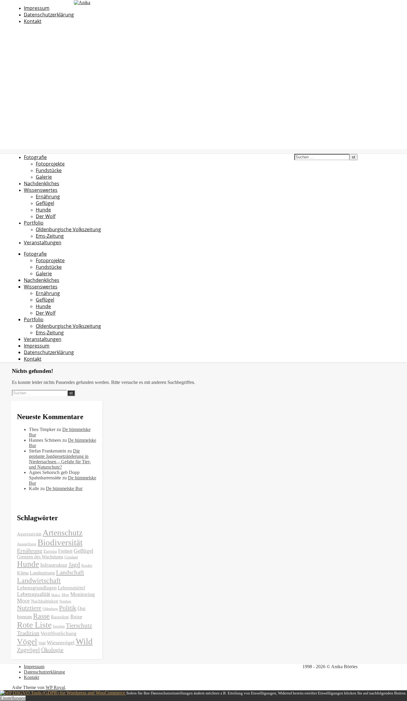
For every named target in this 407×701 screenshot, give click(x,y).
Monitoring (82, 594)
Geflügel (45, 203)
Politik (67, 608)
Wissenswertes (41, 190)
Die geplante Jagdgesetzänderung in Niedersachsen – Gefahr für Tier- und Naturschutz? (60, 459)
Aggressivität (29, 534)
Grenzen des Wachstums (40, 556)
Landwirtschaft (39, 580)
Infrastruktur (53, 565)
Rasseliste (60, 616)
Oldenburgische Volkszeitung (68, 229)
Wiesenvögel (60, 643)
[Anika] (82, 2)
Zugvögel (28, 649)
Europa (50, 551)
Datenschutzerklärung (49, 14)
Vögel (27, 641)
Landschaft (70, 572)
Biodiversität (60, 542)
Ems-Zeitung (50, 236)
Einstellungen (13, 698)
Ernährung (48, 196)
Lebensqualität (33, 594)
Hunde (43, 209)
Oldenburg (50, 609)
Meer (65, 595)
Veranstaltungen (42, 242)
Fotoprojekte (50, 163)
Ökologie (52, 649)
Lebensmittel (71, 588)
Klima (23, 572)
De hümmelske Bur (64, 488)
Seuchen (59, 626)
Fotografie (35, 157)
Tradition (28, 633)
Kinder (86, 565)
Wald (42, 643)
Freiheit (65, 551)
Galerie (44, 177)
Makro (55, 595)
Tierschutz (79, 625)
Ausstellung (26, 544)
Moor (23, 600)
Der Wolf (45, 216)
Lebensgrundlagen (37, 588)
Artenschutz (63, 532)
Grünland (71, 557)
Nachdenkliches (41, 183)
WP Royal (55, 687)
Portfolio (34, 223)
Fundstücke (49, 170)
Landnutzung (42, 572)
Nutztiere (29, 608)
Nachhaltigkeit (44, 601)
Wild (84, 641)
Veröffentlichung (59, 633)
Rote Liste (34, 624)
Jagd (74, 564)
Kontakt (32, 21)
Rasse (41, 616)
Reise (76, 617)
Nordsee (65, 601)
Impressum (36, 8)
